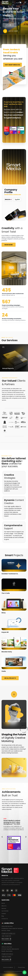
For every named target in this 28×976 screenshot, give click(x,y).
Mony (4, 613)
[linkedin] (4, 890)
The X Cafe (6, 593)
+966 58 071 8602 (6, 956)
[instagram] (8, 890)
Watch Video (11, 31)
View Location (5, 939)
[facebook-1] (17, 890)
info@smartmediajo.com (8, 933)
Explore (9, 25)
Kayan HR (5, 632)
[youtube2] (12, 890)
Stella (4, 671)
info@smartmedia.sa (7, 954)
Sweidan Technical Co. (10, 574)
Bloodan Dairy (7, 652)
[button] (25, 2)
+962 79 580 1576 (6, 936)
